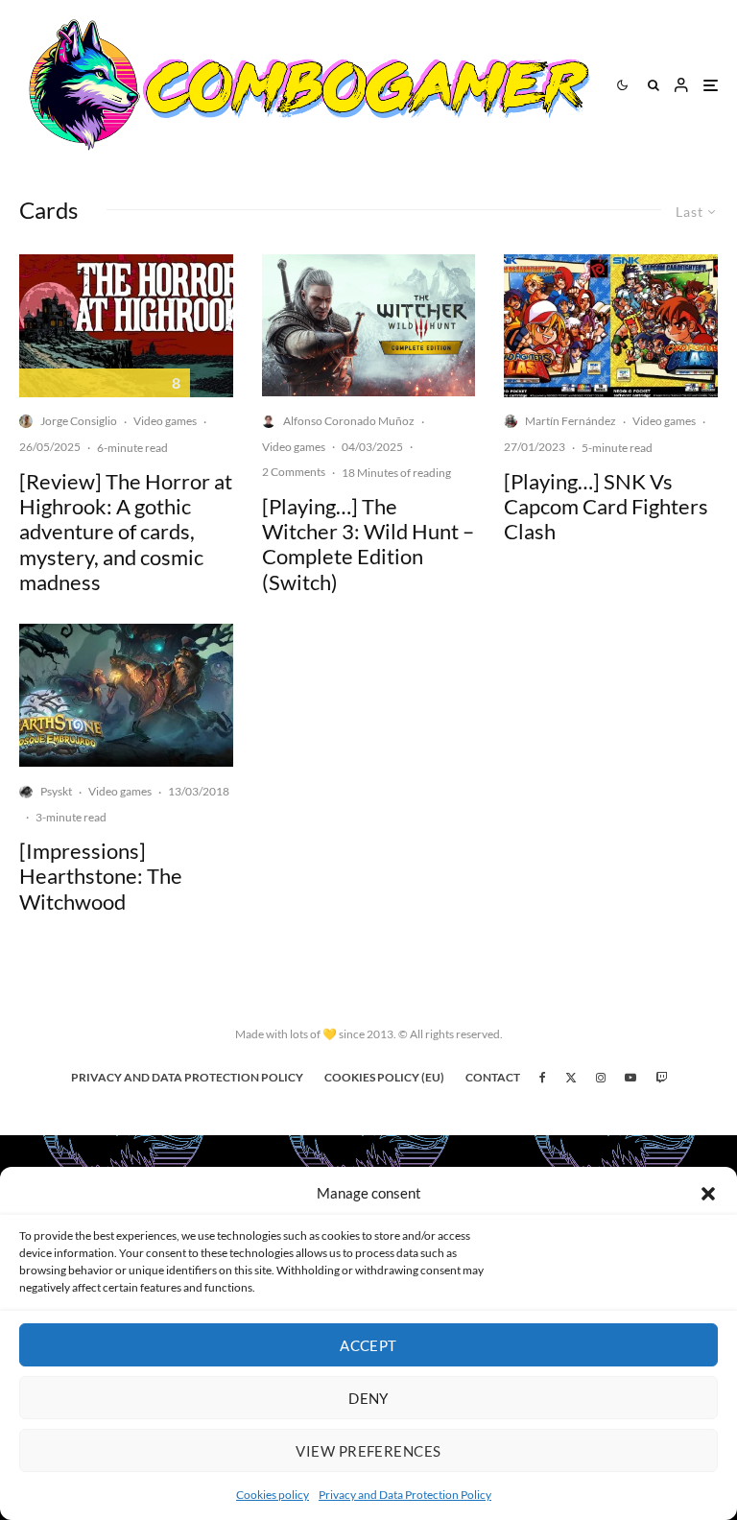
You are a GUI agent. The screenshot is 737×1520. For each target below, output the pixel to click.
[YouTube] (630, 1077)
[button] (708, 1193)
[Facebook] (543, 1077)
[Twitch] (661, 1077)
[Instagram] (600, 1077)
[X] (571, 1077)
